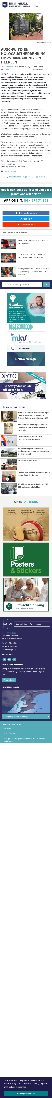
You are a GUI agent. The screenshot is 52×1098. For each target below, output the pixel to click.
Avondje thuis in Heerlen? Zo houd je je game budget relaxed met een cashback (33, 271)
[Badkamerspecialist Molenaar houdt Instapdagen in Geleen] (9, 476)
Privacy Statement (10, 733)
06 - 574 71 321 (36, 200)
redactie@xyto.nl (12, 646)
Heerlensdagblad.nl (18, 3)
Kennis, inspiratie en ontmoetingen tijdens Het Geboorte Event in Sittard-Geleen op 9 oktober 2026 (33, 415)
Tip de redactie (28, 224)
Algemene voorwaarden (12, 724)
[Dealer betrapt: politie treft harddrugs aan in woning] (9, 440)
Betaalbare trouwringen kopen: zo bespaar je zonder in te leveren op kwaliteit (33, 427)
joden (13, 171)
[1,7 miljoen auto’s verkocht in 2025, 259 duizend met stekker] (9, 488)
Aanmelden (9, 680)
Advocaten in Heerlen (27, 460)
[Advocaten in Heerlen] (9, 464)
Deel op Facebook (28, 213)
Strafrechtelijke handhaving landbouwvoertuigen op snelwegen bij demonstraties (33, 451)
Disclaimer (7, 729)
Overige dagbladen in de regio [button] (16, 717)
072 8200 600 (11, 643)
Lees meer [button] (21, 1087)
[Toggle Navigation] (47, 5)
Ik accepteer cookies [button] (26, 1093)
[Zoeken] (46, 284)
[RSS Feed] (14, 659)
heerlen (7, 171)
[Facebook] (4, 659)
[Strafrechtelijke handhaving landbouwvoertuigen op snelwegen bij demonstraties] (9, 452)
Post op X (27, 219)
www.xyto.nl (10, 649)
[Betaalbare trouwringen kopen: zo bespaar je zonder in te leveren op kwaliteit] (9, 428)
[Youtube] (9, 659)
